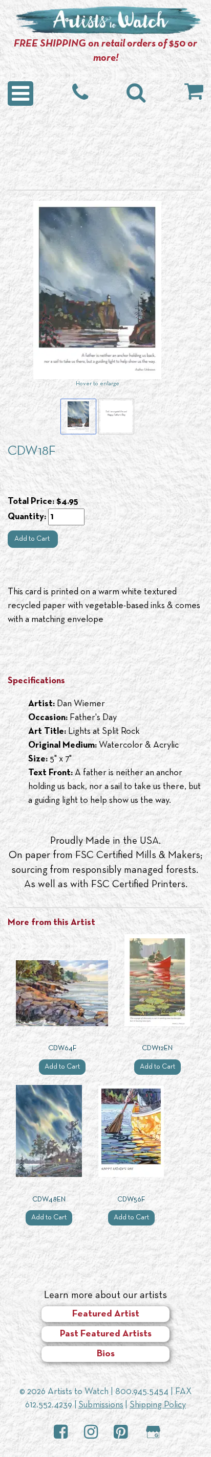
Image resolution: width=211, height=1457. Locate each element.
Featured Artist (105, 1314)
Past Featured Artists (106, 1334)
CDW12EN (157, 1048)
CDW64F (62, 1048)
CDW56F (131, 1199)
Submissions (100, 1405)
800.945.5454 (141, 1391)
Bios (106, 1354)
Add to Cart (32, 539)
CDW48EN (49, 1199)
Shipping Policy (158, 1405)
